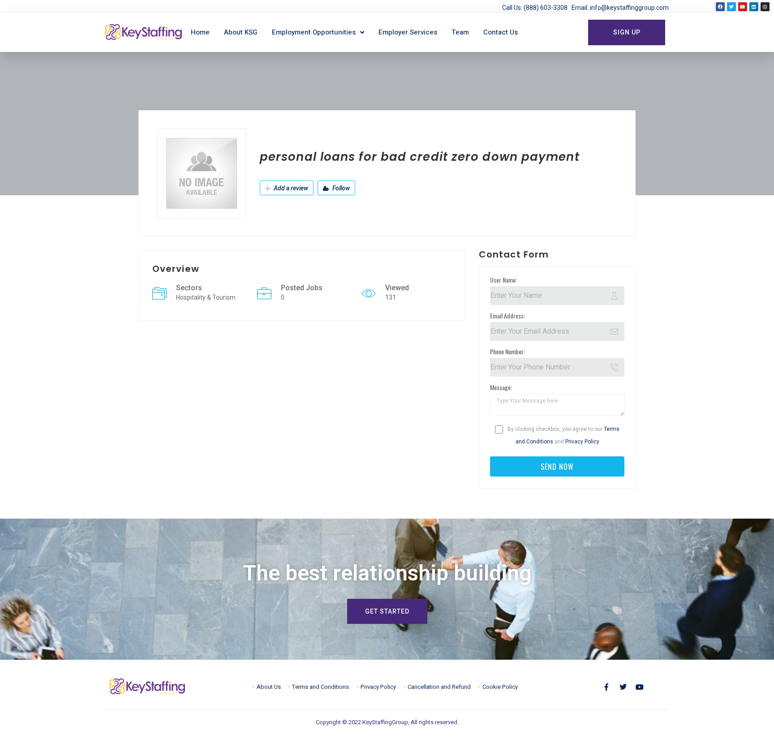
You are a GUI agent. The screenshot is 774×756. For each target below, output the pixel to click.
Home (200, 32)
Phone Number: (507, 351)
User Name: (503, 279)
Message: (501, 387)
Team (460, 32)
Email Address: (507, 315)
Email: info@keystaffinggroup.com (620, 7)
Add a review (290, 188)
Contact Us (500, 32)
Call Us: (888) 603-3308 (537, 7)
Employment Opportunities (314, 32)
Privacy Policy (582, 441)
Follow (340, 188)
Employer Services (407, 32)
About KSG (241, 32)
